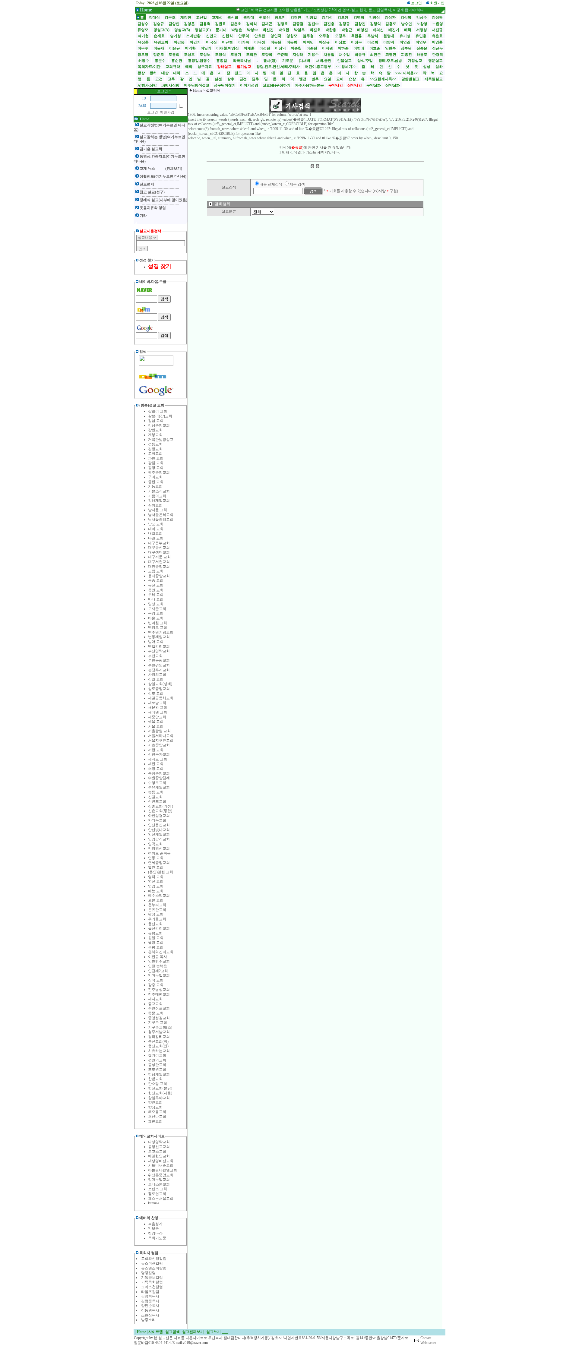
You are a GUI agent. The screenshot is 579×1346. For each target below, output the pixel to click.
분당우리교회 (159, 670)
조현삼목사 (150, 1315)
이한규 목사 (157, 957)
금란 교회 (155, 482)
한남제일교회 (159, 1074)
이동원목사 (150, 1310)
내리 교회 (155, 529)
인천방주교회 (159, 961)
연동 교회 (155, 858)
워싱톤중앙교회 (160, 1175)
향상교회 (155, 1107)
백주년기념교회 (160, 632)
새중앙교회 (157, 717)
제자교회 (155, 999)
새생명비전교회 (160, 1161)
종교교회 (155, 1004)
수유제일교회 (159, 787)
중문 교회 (155, 1013)
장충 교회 (155, 985)
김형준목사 (150, 1301)
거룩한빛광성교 (160, 440)
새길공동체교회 (160, 698)
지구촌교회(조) (160, 1027)
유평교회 (155, 933)
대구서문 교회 (159, 557)
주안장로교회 (159, 1008)
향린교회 (155, 1102)
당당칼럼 (148, 1273)
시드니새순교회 (160, 1165)
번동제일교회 (159, 637)
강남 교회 (155, 421)
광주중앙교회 (159, 472)
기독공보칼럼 (152, 1277)
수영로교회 (157, 783)
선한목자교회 (159, 754)
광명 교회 (155, 468)
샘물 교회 (155, 721)
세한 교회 (155, 764)
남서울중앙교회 (160, 519)
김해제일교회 (159, 500)
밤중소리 (148, 1320)
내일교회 (155, 533)
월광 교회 (155, 942)
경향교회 (155, 449)
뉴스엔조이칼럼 (153, 1268)
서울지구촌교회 (160, 740)
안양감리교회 (159, 839)
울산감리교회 (159, 928)
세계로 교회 (157, 759)
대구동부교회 (159, 543)
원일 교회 (155, 938)
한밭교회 (155, 1079)
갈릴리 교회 (157, 411)
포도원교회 (157, 1069)
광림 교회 (155, 463)
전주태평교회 (159, 994)
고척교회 (155, 453)
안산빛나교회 (159, 830)
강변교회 (155, 430)
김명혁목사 (150, 1296)
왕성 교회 (155, 914)
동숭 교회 (155, 580)
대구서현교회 (159, 562)
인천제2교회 (158, 971)
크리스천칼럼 (152, 1287)
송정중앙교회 (159, 773)
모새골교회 (157, 609)
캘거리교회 (157, 1055)
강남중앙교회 (159, 425)
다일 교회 (155, 538)
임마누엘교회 (159, 975)
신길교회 (155, 797)
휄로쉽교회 (157, 1194)
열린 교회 (155, 867)
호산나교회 (157, 1116)
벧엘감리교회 (159, 646)
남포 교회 (155, 524)
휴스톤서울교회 (160, 1198)
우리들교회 (157, 919)
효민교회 (155, 1121)
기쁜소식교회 (159, 491)
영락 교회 (155, 877)
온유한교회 (157, 910)
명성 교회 (155, 604)
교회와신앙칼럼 (153, 1258)
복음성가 (155, 1224)
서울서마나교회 (160, 736)
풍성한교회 (157, 1065)
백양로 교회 (157, 627)
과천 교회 (155, 458)
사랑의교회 (157, 674)
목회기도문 (157, 1238)
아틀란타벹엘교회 (162, 1170)
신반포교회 (157, 801)
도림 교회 (155, 571)
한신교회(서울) (160, 1093)
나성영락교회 (159, 1142)
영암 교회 (155, 886)
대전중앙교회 (159, 566)
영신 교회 (155, 881)
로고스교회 (157, 1151)
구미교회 (155, 477)
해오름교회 (157, 1112)
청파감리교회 (159, 1037)
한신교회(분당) (160, 1088)
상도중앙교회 (159, 689)
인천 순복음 (157, 966)
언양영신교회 (159, 848)
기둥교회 (155, 486)
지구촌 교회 (157, 1022)
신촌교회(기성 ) (160, 806)
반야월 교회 (157, 623)
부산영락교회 (159, 651)
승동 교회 (155, 792)
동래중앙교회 (159, 576)
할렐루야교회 (159, 1098)
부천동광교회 (159, 660)
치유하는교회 (159, 1051)
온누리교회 (157, 905)
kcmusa (153, 1203)
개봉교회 (155, 435)
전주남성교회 (159, 989)
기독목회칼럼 (152, 1282)
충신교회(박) (158, 1041)
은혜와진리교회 (160, 952)
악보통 (153, 1228)
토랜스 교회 (157, 1189)
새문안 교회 (157, 707)
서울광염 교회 (159, 731)
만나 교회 (155, 599)
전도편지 (147, 184)
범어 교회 (155, 642)
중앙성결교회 (159, 1018)
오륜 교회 (155, 900)
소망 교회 (155, 768)
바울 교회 (155, 618)
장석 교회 (155, 980)
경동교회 (155, 444)
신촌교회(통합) (160, 811)
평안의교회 (157, 1060)
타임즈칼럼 (150, 1292)
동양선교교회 (159, 1147)
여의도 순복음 (159, 853)
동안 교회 (155, 590)
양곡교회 (155, 844)
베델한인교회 (159, 1156)
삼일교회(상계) (160, 684)
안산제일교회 (159, 834)
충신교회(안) (158, 1046)
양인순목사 (150, 1305)
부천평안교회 (159, 665)
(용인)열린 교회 (160, 872)
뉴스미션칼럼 (152, 1263)
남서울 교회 (157, 510)
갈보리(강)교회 (160, 416)
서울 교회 (155, 726)
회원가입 (167, 112)
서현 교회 (155, 750)
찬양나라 (155, 1233)
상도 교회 (155, 693)
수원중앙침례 (159, 778)
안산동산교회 (159, 825)
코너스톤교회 (159, 1184)
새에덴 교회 (157, 712)
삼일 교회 (155, 679)
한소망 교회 (157, 1084)
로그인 (152, 112)
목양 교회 (155, 613)
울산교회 (155, 924)
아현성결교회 (159, 816)
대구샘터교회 (159, 552)
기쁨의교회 (157, 496)
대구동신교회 (159, 547)
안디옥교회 (157, 820)
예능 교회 (155, 891)
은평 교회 (155, 947)
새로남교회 (157, 703)
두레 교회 (155, 594)
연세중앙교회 (159, 863)
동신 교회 (155, 585)
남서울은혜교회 (160, 515)
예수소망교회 (159, 895)
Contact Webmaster (428, 1340)
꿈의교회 (155, 505)
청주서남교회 (159, 1032)
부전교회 (155, 656)
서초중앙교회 (159, 745)
